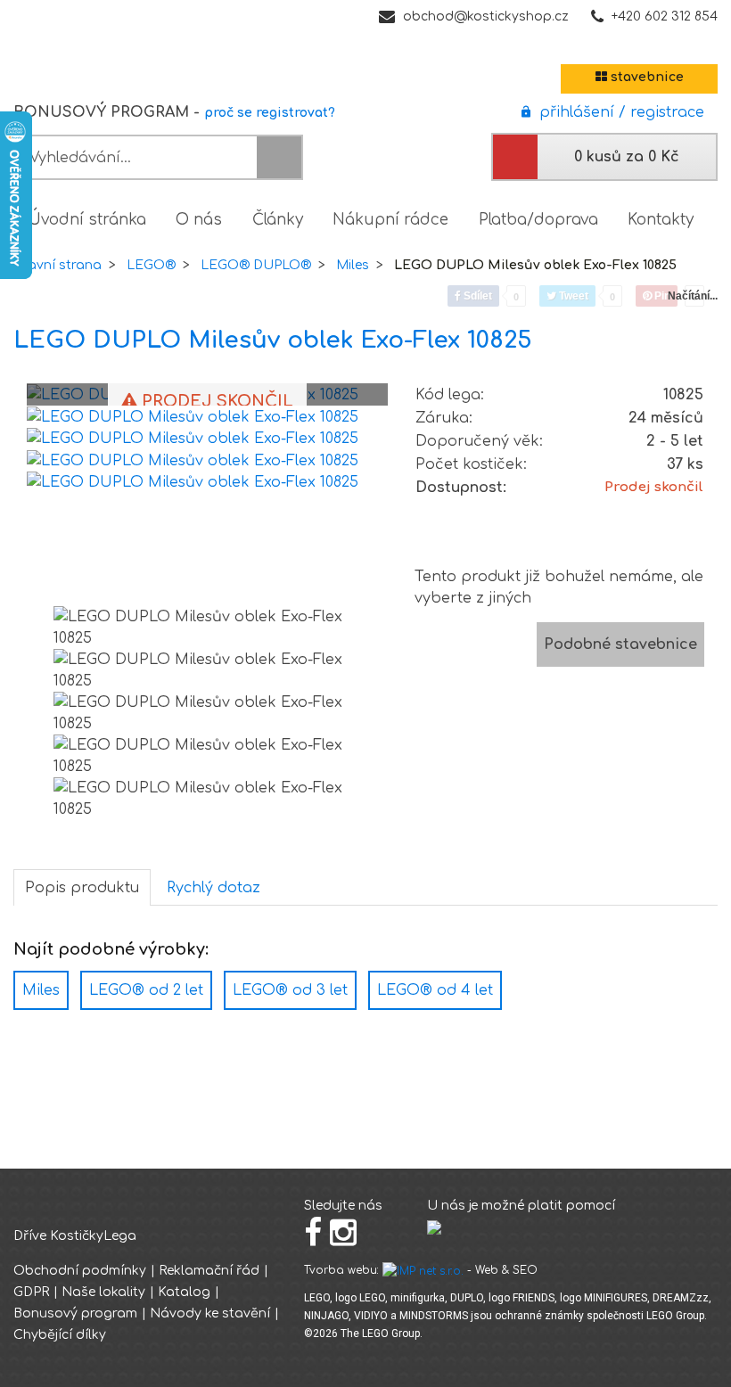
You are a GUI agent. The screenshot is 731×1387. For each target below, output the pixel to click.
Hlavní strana (57, 265)
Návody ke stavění (210, 1313)
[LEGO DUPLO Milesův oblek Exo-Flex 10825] (192, 416)
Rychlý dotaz (213, 888)
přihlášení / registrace (617, 112)
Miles (352, 265)
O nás (199, 219)
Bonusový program (75, 1313)
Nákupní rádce (390, 219)
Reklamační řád (209, 1270)
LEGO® (151, 265)
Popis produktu (82, 888)
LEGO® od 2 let (146, 990)
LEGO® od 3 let (290, 990)
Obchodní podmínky (79, 1270)
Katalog (184, 1292)
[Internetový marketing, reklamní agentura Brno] (423, 1270)
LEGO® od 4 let (435, 990)
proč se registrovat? (269, 112)
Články (277, 219)
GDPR (31, 1292)
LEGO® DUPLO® (256, 265)
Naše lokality (103, 1292)
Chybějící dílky (59, 1335)
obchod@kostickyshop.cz (486, 16)
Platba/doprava (538, 219)
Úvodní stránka (87, 219)
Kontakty (661, 219)
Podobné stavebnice (620, 644)
